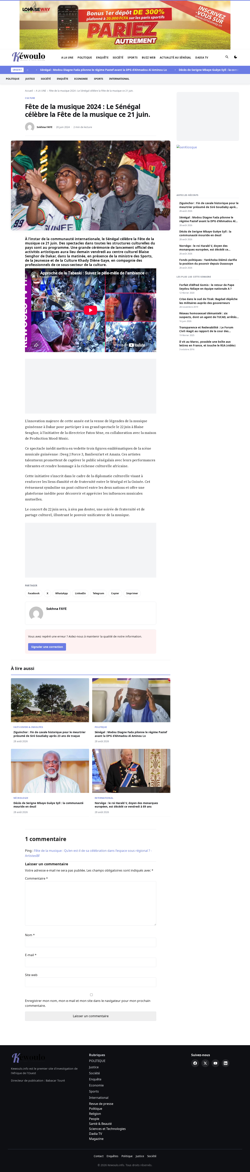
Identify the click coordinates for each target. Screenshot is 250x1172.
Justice (30, 29)
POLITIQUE (85, 8)
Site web (31, 925)
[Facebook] (195, 1014)
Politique (95, 1059)
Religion (95, 1064)
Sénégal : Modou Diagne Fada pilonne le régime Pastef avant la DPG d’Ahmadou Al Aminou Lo (86, 20)
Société (118, 8)
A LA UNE (67, 8)
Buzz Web (148, 8)
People (94, 1069)
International (119, 29)
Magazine (96, 1089)
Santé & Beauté (100, 1074)
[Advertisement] (90, 336)
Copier (115, 543)
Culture (30, 48)
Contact (99, 1106)
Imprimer (132, 543)
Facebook (34, 543)
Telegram (98, 543)
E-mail (31, 905)
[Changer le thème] (235, 8)
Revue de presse (101, 1054)
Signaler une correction (47, 597)
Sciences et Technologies (107, 1079)
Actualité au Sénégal (175, 8)
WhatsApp (61, 543)
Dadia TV (201, 8)
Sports (133, 8)
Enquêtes (112, 1106)
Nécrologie (20, 748)
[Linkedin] (225, 1014)
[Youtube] (215, 1014)
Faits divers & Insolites (28, 677)
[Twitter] (205, 1014)
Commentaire (36, 829)
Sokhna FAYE (44, 77)
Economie (81, 29)
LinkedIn (80, 543)
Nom (30, 885)
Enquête (102, 8)
